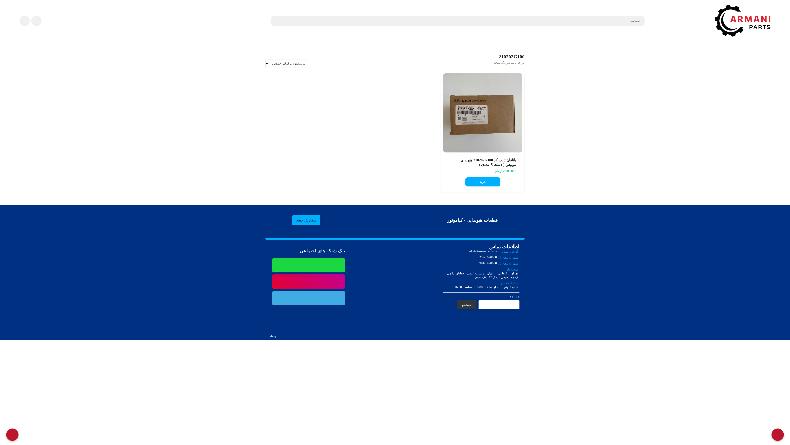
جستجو (514, 296)
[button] (482, 181)
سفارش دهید (306, 220)
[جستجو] (276, 21)
